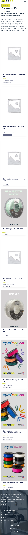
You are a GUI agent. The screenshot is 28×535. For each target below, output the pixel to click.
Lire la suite (6, 184)
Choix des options (7, 82)
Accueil (3, 11)
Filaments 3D (5, 78)
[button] (25, 1)
